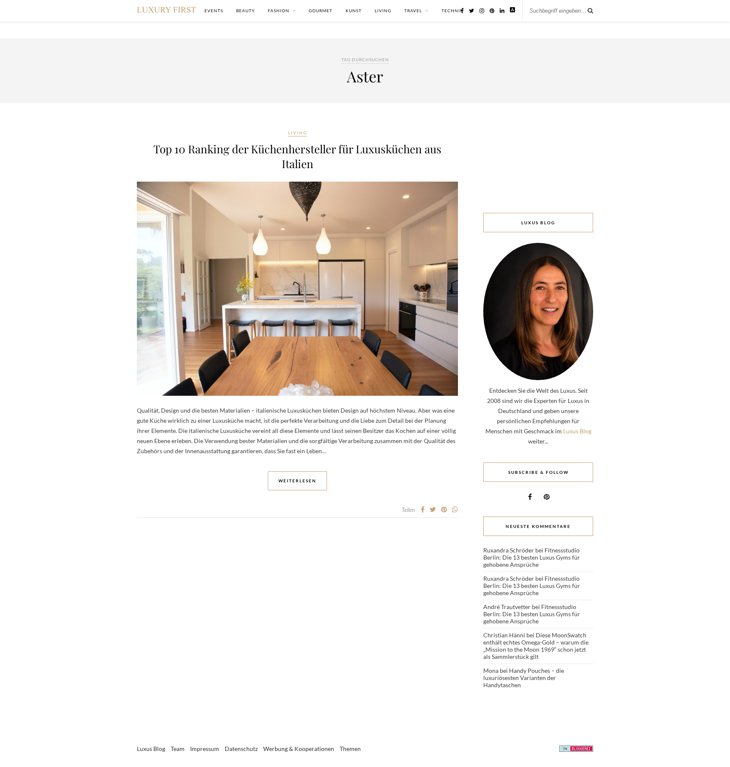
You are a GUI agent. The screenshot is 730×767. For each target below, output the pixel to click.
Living (297, 132)
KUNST (354, 10)
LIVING (383, 10)
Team (178, 748)
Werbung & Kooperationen (298, 748)
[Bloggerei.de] (576, 750)
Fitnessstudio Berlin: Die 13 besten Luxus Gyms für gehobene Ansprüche (531, 557)
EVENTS (213, 10)
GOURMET (320, 10)
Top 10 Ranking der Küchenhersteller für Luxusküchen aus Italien (297, 156)
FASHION (278, 10)
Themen (350, 748)
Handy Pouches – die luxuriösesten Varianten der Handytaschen (523, 677)
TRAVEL (413, 10)
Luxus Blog (577, 431)
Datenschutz (241, 748)
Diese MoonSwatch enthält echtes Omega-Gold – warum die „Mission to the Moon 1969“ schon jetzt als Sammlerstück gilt (535, 645)
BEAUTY (245, 10)
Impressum (204, 748)
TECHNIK (452, 10)
